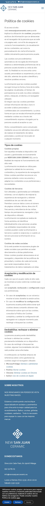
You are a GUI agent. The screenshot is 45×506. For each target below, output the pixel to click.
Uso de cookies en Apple (23, 376)
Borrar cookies (19, 370)
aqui (18, 498)
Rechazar (18, 502)
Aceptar (6, 502)
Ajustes (28, 502)
